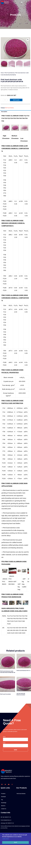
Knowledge (3, 802)
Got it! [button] (15, 842)
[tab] (15, 111)
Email (4, 742)
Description (4, 111)
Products (3, 793)
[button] (21, 2)
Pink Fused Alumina (9, 72)
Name (4, 736)
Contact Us (3, 808)
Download (3, 796)
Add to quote (16, 100)
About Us (3, 805)
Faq (2, 799)
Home (2, 72)
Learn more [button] (5, 838)
